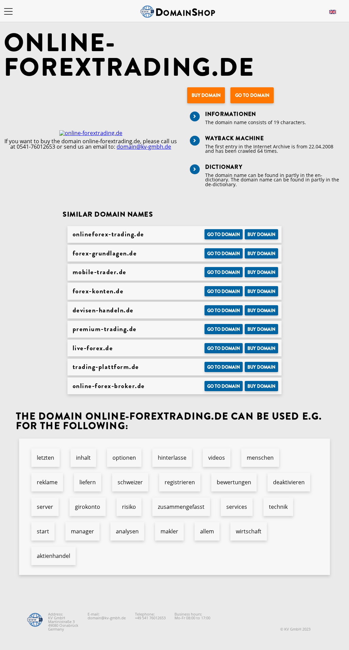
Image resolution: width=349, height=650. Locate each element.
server (45, 507)
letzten (45, 457)
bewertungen (234, 482)
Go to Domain (252, 95)
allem (207, 531)
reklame (47, 482)
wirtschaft (248, 531)
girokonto (87, 507)
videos (216, 457)
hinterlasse (172, 457)
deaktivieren (289, 482)
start (43, 531)
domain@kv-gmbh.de (144, 146)
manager (82, 531)
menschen (260, 457)
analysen (127, 531)
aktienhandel (53, 556)
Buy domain (206, 95)
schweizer (130, 482)
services (236, 507)
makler (169, 531)
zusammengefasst (181, 507)
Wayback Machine (234, 138)
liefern (87, 482)
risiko (129, 507)
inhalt (83, 457)
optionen (124, 457)
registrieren (180, 482)
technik (278, 507)
